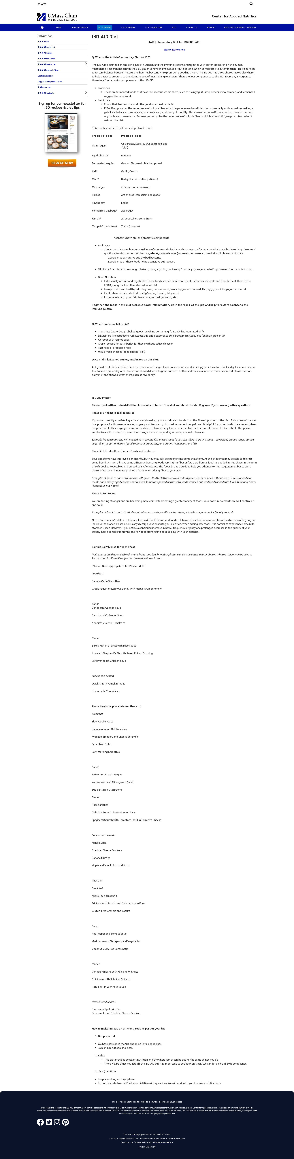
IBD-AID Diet (43, 41)
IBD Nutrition (104, 27)
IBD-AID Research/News (48, 70)
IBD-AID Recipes (128, 27)
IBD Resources (44, 87)
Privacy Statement (147, 1146)
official (135, 1134)
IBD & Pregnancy (80, 27)
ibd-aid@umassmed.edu (162, 1142)
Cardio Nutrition (153, 27)
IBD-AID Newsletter (47, 64)
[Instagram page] (58, 1122)
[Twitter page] (50, 1122)
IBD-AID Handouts (46, 93)
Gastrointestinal (45, 76)
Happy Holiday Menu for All (50, 81)
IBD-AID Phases (45, 53)
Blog (174, 27)
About (59, 27)
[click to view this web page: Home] (42, 27)
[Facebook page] (41, 1122)
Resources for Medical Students (240, 27)
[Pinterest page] (66, 1122)
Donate (210, 27)
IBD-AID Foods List (46, 47)
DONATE (42, 4)
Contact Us (191, 27)
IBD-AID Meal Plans (46, 58)
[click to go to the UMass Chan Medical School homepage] (57, 17)
